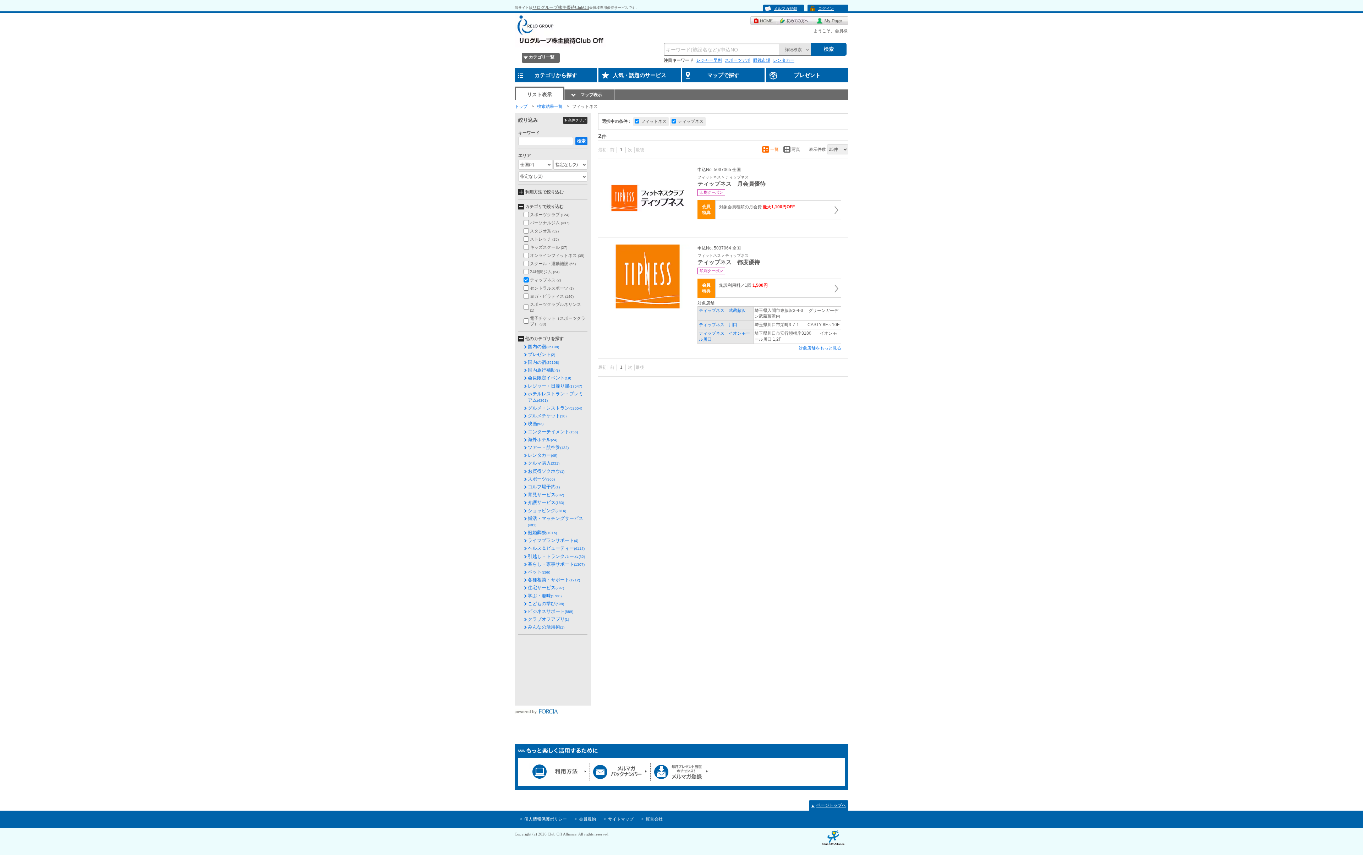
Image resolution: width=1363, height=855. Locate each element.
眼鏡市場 (761, 60)
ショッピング (547, 510)
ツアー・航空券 (548, 447)
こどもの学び (546, 603)
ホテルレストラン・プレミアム (555, 397)
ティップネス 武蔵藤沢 (722, 310)
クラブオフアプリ (548, 619)
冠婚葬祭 (542, 532)
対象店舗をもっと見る (820, 348)
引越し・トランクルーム (556, 556)
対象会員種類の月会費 (757, 206)
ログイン (826, 8)
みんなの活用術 (546, 627)
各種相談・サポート (554, 579)
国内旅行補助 (544, 370)
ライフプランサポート (553, 540)
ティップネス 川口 (718, 324)
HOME (763, 20)
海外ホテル (542, 439)
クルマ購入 (543, 463)
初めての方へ (794, 20)
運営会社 (654, 819)
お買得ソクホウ (546, 471)
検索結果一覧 (550, 106)
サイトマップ (621, 819)
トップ (521, 106)
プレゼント (541, 354)
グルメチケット (547, 415)
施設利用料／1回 (743, 285)
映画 (535, 423)
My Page (830, 20)
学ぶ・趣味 (545, 595)
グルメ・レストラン (555, 408)
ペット (539, 572)
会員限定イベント (549, 377)
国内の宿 (543, 346)
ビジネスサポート (550, 611)
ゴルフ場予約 (544, 486)
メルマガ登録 (785, 8)
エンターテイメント (553, 431)
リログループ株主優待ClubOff (560, 7)
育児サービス (546, 494)
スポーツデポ (737, 60)
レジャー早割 (709, 60)
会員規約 (587, 819)
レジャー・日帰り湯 (555, 386)
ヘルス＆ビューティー (556, 548)
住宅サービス (546, 587)
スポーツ (541, 479)
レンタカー (783, 60)
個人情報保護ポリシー (545, 819)
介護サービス (546, 502)
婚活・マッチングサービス (555, 521)
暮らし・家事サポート (556, 564)
